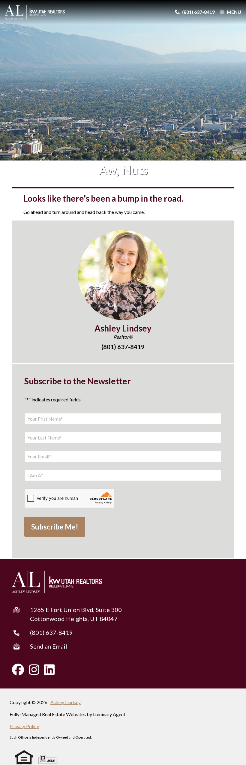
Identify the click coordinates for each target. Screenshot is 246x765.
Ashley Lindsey (65, 702)
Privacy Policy (24, 726)
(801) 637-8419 (51, 632)
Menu (234, 12)
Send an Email (48, 646)
